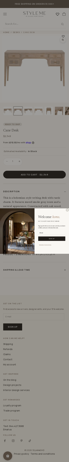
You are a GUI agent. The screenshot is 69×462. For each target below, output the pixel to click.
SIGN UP (52, 238)
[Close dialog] (67, 210)
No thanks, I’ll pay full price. (45, 244)
